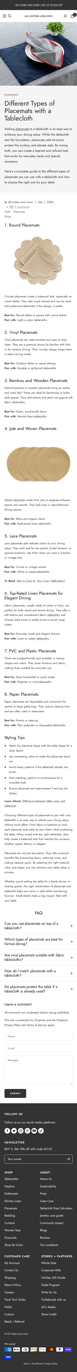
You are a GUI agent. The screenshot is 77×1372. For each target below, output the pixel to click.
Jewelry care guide (51, 1215)
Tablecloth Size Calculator (56, 1208)
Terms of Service (37, 1025)
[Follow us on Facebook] (7, 1131)
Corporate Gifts (51, 1270)
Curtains (9, 1223)
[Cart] (72, 16)
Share (7, 216)
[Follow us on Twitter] (14, 1131)
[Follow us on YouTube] (34, 1131)
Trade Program (50, 1285)
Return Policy (12, 1285)
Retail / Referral (14, 1321)
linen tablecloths (36, 416)
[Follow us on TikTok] (41, 1131)
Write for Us (48, 1292)
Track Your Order (15, 1299)
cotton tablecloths (38, 639)
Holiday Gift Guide (53, 1277)
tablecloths (53, 615)
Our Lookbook (49, 1245)
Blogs (43, 1230)
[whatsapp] (65, 16)
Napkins (9, 1186)
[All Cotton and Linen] (38, 16)
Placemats (11, 95)
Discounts (10, 1238)
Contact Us (11, 1270)
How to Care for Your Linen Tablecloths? (41, 581)
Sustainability (48, 1186)
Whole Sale (48, 1263)
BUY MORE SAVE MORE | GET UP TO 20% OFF (39, 5)
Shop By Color (13, 1245)
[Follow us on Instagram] (21, 1131)
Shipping (10, 1277)
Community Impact (51, 1223)
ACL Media (48, 1307)
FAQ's (8, 1307)
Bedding (9, 1215)
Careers (9, 1292)
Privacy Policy (12, 1025)
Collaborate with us (53, 1299)
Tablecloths (11, 1179)
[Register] (70, 1159)
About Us (46, 1179)
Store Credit (48, 1314)
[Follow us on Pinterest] (27, 1131)
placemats (22, 129)
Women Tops (12, 1230)
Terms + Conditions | (33, 1363)
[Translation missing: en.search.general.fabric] (9, 16)
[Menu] (4, 16)
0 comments (22, 207)
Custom (9, 1314)
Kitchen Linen (12, 1201)
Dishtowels (11, 1193)
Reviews (45, 1238)
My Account (12, 1263)
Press (43, 1193)
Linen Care (46, 1201)
